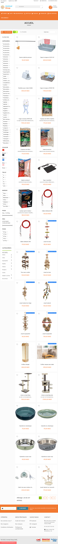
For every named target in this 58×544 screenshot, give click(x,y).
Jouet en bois (47, 241)
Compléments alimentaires (7, 82)
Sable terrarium (47, 149)
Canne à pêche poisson (25, 57)
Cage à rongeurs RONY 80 (47, 88)
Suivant (54, 498)
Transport (6, 136)
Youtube (33, 527)
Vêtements (7, 141)
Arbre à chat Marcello (47, 395)
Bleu (4, 163)
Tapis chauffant (47, 180)
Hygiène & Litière (7, 113)
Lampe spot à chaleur (25, 211)
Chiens (6, 78)
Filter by (8, 32)
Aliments (6, 57)
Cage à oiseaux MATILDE (25, 118)
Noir (4, 158)
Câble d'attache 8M (47, 211)
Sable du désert (25, 180)
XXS (5, 186)
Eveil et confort (7, 93)
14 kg (5, 236)
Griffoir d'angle (25, 364)
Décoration (7, 87)
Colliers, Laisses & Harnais (7, 80)
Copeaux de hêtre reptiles (47, 118)
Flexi (5, 193)
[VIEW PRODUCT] (47, 247)
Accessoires (7, 44)
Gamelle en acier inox (25, 456)
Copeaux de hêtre (25, 149)
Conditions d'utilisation (7, 527)
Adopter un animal (6, 275)
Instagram (34, 524)
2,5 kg (5, 240)
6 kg (5, 238)
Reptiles (6, 123)
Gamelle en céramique (25, 426)
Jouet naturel (47, 303)
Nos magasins (3, 0)
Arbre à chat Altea (25, 395)
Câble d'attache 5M (25, 241)
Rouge (4, 153)
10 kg (5, 232)
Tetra (5, 199)
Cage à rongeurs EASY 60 (47, 57)
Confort (6, 85)
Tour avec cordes (25, 272)
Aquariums (7, 74)
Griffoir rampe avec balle (47, 364)
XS (4, 183)
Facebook (33, 520)
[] (41, 6)
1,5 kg (5, 234)
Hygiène (6, 108)
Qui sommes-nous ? (6, 520)
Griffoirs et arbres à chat (7, 100)
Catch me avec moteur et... (25, 487)
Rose (4, 168)
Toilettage (7, 132)
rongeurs (6, 128)
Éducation (7, 143)
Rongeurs (6, 130)
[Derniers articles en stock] (25, 400)
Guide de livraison (20, 520)
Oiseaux (6, 121)
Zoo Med (6, 206)
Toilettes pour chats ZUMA (25, 88)
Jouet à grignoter (25, 333)
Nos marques (18, 524)
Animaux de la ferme (7, 70)
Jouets (5, 115)
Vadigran (6, 202)
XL (4, 181)
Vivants (3, 272)
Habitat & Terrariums (7, 106)
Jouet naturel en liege (25, 303)
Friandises (6, 95)
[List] (16, 32)
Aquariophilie (7, 72)
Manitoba (6, 197)
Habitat (6, 102)
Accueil (5, 252)
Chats (5, 76)
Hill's (5, 195)
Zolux (5, 204)
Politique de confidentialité (19, 528)
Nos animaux (7, 119)
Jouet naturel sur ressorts (47, 487)
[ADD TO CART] (29, 63)
